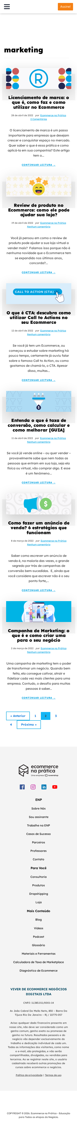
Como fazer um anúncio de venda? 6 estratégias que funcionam (38, 528)
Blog (38, 919)
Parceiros (38, 842)
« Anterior (17, 716)
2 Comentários (38, 119)
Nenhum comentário (38, 226)
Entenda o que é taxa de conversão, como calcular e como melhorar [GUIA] (39, 425)
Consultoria (38, 877)
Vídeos (38, 928)
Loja (39, 902)
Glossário (38, 945)
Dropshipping (38, 894)
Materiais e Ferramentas (38, 953)
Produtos (38, 885)
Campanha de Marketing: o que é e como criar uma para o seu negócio (38, 635)
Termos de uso (53, 1075)
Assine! (65, 6)
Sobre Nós (38, 808)
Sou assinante (38, 817)
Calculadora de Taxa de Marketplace (38, 962)
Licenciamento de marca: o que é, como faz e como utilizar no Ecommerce (38, 102)
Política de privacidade (29, 1075)
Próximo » (29, 724)
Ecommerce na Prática (53, 115)
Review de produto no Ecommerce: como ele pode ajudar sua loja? (38, 210)
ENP (38, 800)
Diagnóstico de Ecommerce (38, 970)
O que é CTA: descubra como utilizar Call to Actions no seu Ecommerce (39, 317)
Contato (38, 859)
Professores (38, 851)
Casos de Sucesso (38, 834)
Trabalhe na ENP (38, 825)
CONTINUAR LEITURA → (38, 165)
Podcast (38, 936)
